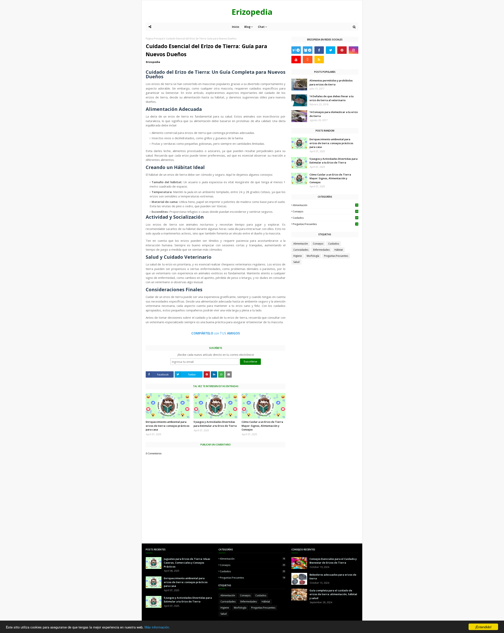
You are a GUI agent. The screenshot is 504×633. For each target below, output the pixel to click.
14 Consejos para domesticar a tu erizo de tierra (333, 114)
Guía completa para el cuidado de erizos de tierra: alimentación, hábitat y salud (333, 594)
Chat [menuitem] (261, 27)
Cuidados (325, 217)
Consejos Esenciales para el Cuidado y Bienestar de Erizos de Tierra (333, 561)
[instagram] (353, 50)
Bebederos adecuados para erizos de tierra (332, 576)
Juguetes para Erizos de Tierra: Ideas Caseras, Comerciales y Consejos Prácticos (187, 562)
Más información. (157, 627)
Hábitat (338, 249)
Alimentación (325, 205)
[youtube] (296, 59)
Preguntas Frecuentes (325, 224)
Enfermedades (321, 249)
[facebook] (319, 50)
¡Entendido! (483, 626)
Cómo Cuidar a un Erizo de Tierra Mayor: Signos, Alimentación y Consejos (262, 425)
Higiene (297, 256)
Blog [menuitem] (247, 27)
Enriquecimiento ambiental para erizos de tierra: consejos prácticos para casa (167, 425)
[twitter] (330, 50)
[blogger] (307, 59)
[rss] (319, 59)
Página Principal (154, 38)
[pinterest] (342, 50)
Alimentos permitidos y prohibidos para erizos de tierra (331, 82)
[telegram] (296, 50)
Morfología (313, 256)
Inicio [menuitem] (235, 27)
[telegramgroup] (307, 50)
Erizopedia (252, 11)
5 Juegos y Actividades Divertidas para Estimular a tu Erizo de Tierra (215, 424)
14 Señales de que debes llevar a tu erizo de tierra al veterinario (331, 98)
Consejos (325, 211)
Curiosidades (300, 249)
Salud (296, 262)
